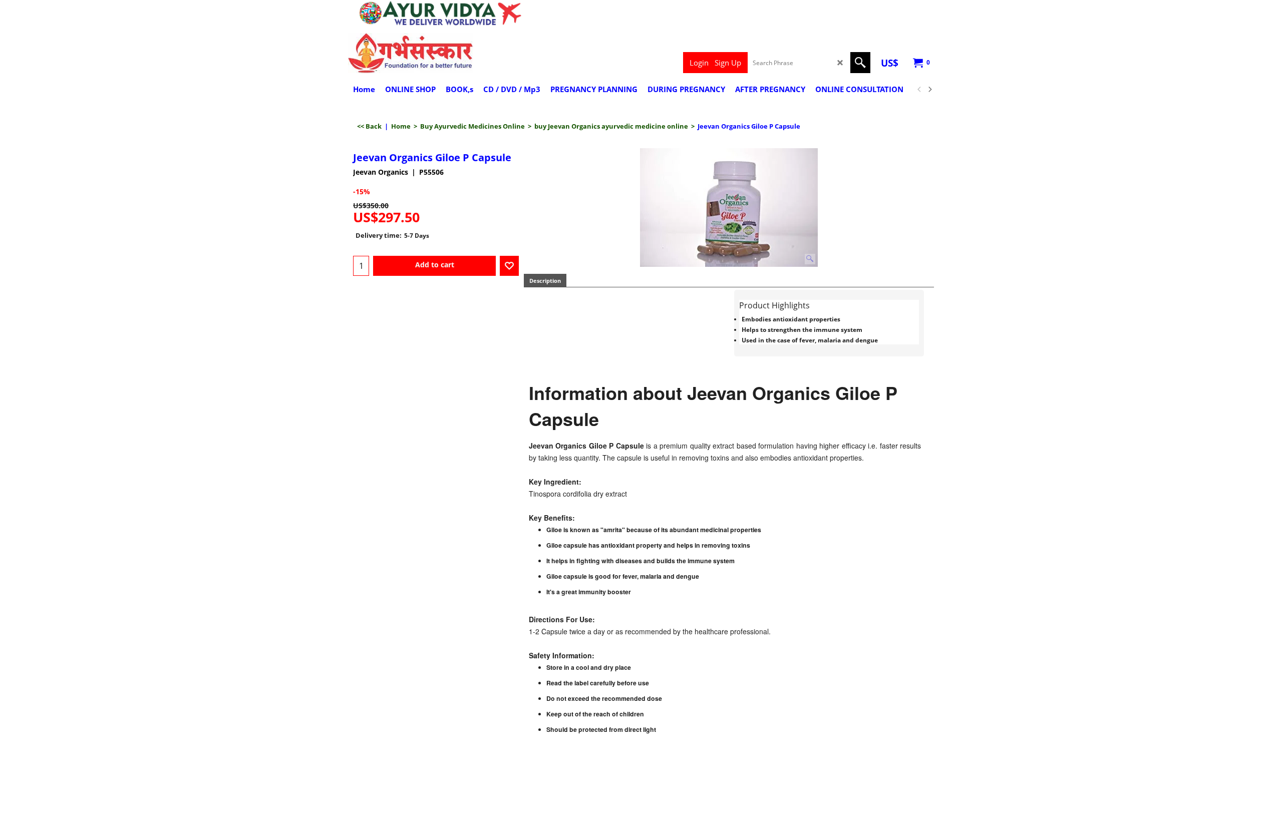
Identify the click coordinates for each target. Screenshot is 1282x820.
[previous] (919, 89)
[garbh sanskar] (436, 53)
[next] (929, 89)
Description (545, 280)
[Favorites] (509, 265)
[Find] (860, 62)
